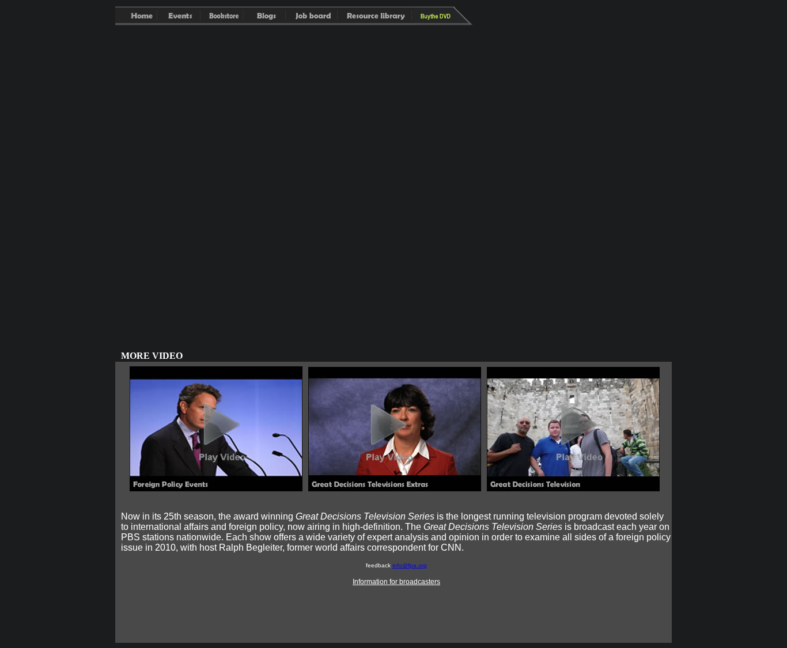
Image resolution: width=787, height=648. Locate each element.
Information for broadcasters (396, 582)
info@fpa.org (409, 565)
